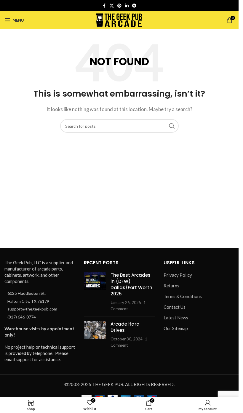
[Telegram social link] (134, 6)
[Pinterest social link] (119, 6)
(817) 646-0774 (21, 316)
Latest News (176, 317)
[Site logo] (119, 19)
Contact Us (175, 307)
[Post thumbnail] (95, 292)
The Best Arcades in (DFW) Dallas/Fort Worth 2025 (131, 284)
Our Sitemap (176, 328)
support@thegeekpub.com (32, 308)
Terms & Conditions (183, 296)
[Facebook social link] (104, 6)
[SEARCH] (172, 126)
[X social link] (112, 6)
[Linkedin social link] (126, 6)
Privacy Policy (178, 275)
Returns (171, 285)
